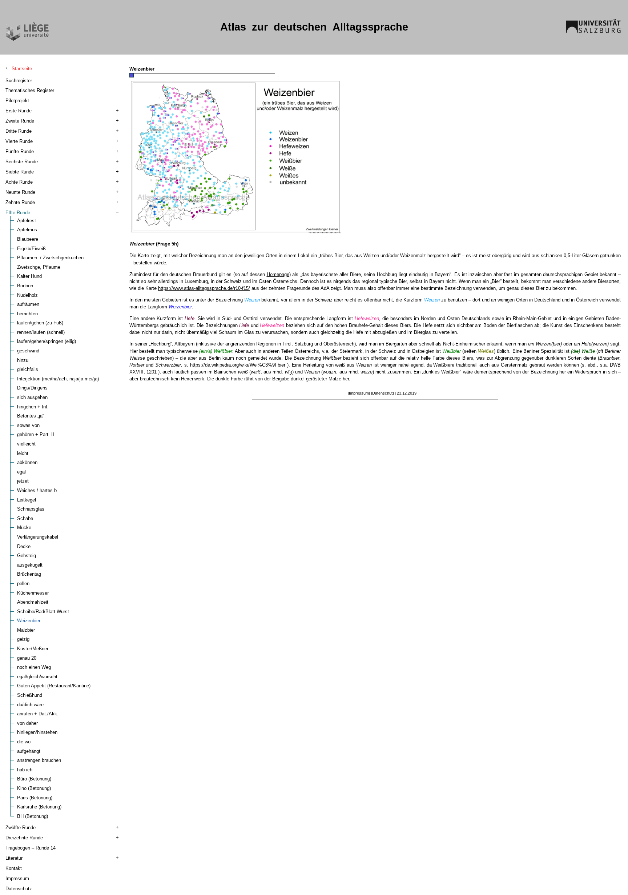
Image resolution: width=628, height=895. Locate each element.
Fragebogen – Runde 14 (30, 848)
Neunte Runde (20, 192)
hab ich (24, 769)
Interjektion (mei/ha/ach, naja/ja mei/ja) (58, 378)
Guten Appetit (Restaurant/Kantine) (53, 685)
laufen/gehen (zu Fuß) (40, 322)
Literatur (14, 858)
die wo (24, 741)
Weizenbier (28, 620)
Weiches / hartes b (37, 490)
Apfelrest (26, 220)
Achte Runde (19, 182)
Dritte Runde (18, 131)
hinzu (22, 360)
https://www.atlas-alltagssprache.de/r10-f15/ (204, 288)
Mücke (24, 527)
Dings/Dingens (32, 388)
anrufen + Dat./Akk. (38, 713)
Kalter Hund (29, 276)
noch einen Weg (34, 667)
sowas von (28, 425)
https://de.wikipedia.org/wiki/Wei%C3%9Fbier (237, 365)
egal (21, 472)
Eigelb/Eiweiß (31, 248)
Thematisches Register (29, 90)
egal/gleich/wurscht (37, 676)
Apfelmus (27, 229)
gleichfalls (27, 369)
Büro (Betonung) (34, 779)
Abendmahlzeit (32, 602)
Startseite (22, 68)
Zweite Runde (19, 121)
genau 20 (26, 658)
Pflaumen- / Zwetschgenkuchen (50, 257)
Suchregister (18, 80)
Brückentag (29, 574)
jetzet (23, 481)
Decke (24, 546)
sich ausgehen (32, 397)
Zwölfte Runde (20, 827)
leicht (22, 453)
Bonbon (25, 285)
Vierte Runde (19, 141)
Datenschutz (18, 888)
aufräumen (28, 304)
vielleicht (26, 444)
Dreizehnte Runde (24, 837)
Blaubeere (27, 239)
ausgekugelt (30, 565)
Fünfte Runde (19, 151)
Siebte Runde (19, 172)
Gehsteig (26, 555)
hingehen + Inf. (33, 406)
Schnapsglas (30, 509)
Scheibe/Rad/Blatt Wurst (43, 611)
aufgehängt (28, 751)
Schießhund (29, 695)
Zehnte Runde (20, 202)
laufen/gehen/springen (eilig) (46, 341)
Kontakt (13, 868)
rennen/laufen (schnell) (41, 332)
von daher (27, 723)
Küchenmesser (33, 593)
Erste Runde (18, 110)
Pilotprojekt (17, 100)
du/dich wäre (30, 704)
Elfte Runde (17, 212)
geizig (23, 639)
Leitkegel (26, 500)
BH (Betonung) (32, 816)
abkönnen (27, 462)
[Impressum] (359, 393)
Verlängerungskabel (37, 537)
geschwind (28, 350)
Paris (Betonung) (34, 797)
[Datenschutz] (383, 393)
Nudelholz (27, 295)
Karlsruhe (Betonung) (39, 807)
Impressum (17, 878)
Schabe (25, 518)
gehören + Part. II (35, 434)
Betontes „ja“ (30, 416)
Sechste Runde (21, 161)
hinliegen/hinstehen (37, 732)
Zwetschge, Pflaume (38, 267)
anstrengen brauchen (39, 760)
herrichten (27, 313)
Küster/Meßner (32, 648)
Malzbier (26, 630)
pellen (23, 583)
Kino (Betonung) (34, 788)
